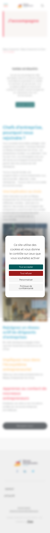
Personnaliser (26, 280)
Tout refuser (26, 273)
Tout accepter (26, 267)
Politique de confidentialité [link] (26, 287)
